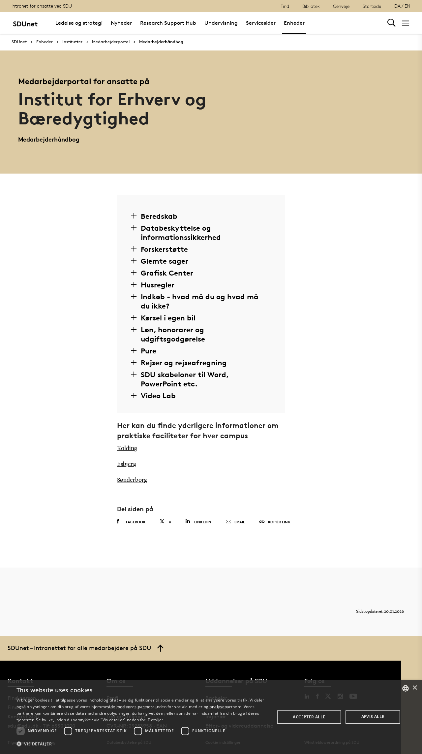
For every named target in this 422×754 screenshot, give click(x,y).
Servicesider (261, 23)
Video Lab (158, 395)
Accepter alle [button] (309, 717)
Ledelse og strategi (79, 23)
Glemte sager (164, 261)
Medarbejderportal (111, 42)
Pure (148, 350)
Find (285, 6)
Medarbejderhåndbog (161, 42)
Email (239, 521)
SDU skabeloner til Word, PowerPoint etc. (184, 379)
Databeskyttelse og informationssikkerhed (181, 233)
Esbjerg (126, 464)
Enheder (294, 23)
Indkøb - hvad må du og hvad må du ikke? (199, 301)
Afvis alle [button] (372, 716)
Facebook (136, 521)
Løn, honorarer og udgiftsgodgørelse (173, 334)
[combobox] (405, 688)
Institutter (72, 42)
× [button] (414, 687)
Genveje (341, 6)
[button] (141, 744)
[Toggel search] (391, 23)
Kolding (127, 448)
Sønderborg (132, 480)
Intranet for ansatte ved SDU (42, 6)
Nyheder (121, 23)
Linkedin (202, 521)
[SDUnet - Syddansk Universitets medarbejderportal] (25, 22)
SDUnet (19, 42)
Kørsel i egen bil (168, 317)
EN (407, 6)
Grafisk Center (167, 273)
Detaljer (155, 720)
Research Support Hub (168, 23)
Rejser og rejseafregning (184, 362)
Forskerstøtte (164, 249)
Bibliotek (311, 6)
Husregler (157, 284)
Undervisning (221, 23)
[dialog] (211, 717)
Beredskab (159, 216)
